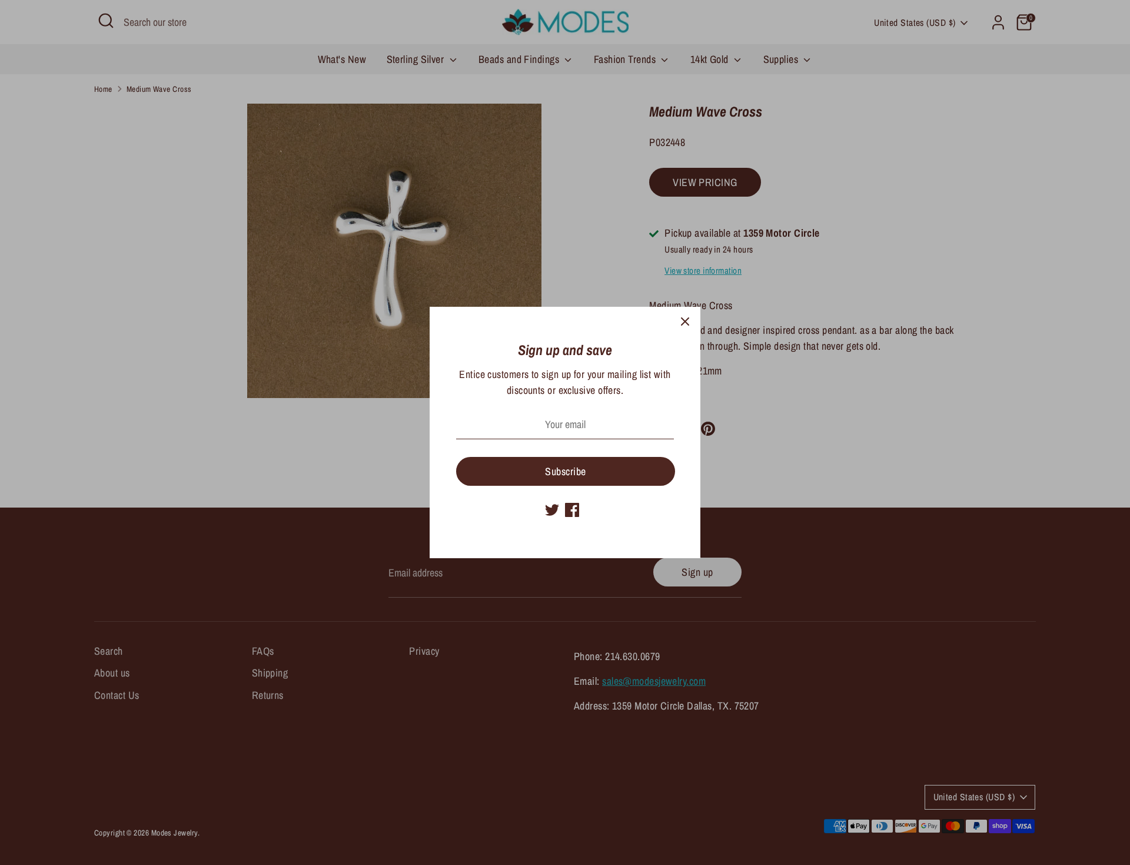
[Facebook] (572, 510)
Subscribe (565, 471)
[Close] (685, 322)
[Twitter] (552, 510)
